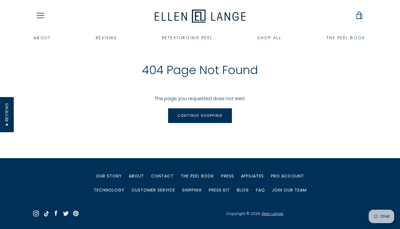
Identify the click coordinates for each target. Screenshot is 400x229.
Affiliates (252, 176)
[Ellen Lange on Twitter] (66, 213)
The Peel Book (197, 176)
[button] (7, 114)
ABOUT (42, 38)
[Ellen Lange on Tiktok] (46, 213)
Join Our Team (289, 190)
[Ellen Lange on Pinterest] (76, 213)
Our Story (109, 176)
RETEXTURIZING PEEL (187, 38)
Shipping (192, 190)
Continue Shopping (200, 115)
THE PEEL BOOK (346, 38)
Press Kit (219, 190)
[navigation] (40, 15)
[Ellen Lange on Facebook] (56, 213)
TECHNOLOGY (109, 190)
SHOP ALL (269, 38)
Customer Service (153, 190)
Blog (243, 190)
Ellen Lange (272, 213)
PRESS (227, 176)
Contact (162, 176)
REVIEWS (106, 38)
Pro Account (287, 176)
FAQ (260, 190)
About (136, 176)
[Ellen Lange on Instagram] (36, 213)
